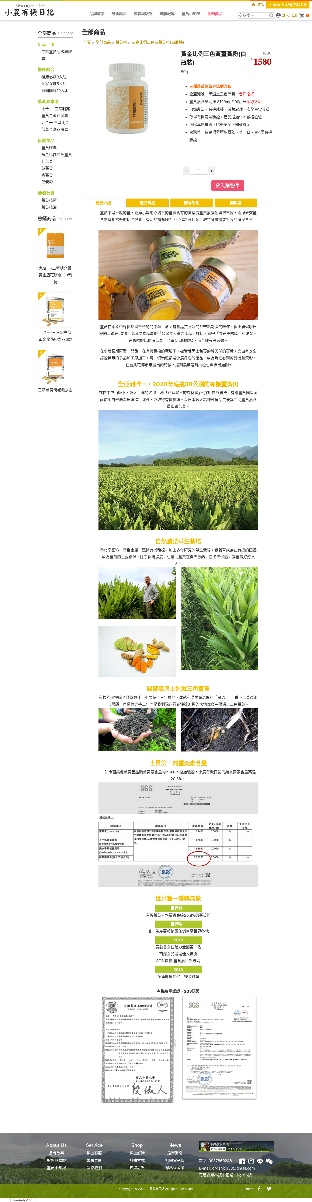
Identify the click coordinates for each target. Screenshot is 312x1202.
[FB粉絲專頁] (242, 1161)
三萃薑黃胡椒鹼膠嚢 (55, 390)
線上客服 (94, 1153)
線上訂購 (137, 1153)
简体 (296, 4)
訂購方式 (137, 1160)
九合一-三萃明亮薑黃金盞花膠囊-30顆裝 (55, 275)
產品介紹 (103, 203)
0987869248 (220, 1161)
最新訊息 (119, 13)
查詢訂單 (137, 1168)
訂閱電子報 (174, 1160)
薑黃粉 (47, 182)
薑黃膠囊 (49, 148)
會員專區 (94, 1160)
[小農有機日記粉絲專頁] (236, 1146)
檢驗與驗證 (143, 13)
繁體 (303, 4)
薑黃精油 (49, 207)
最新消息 (175, 1153)
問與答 (236, 203)
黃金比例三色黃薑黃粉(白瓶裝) (158, 42)
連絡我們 (94, 1168)
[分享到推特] (269, 1189)
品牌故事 (97, 13)
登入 (285, 15)
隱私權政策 (174, 1168)
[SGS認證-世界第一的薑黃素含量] (219, 1047)
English (275, 4)
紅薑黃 (47, 161)
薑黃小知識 (191, 13)
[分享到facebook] (259, 1189)
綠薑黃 (47, 175)
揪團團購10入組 (54, 90)
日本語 (286, 4)
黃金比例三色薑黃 (56, 155)
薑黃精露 (49, 200)
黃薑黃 (47, 168)
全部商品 (215, 13)
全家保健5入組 (54, 83)
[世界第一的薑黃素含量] (178, 834)
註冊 (295, 15)
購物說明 (191, 203)
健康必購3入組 (54, 77)
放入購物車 (227, 185)
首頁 (87, 42)
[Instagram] (251, 1161)
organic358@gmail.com (233, 1168)
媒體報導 (167, 13)
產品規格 (147, 203)
